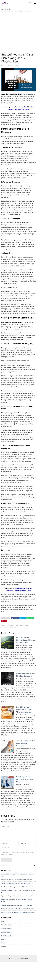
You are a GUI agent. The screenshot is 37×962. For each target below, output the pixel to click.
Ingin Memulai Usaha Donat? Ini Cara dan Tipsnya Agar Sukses (23, 709)
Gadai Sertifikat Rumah (7, 936)
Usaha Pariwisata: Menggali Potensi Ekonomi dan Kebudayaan (26, 640)
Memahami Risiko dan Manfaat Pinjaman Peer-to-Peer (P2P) (18, 908)
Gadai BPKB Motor (6, 932)
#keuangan (11, 625)
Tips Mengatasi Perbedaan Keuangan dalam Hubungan (16, 905)
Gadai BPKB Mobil (6, 928)
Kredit (3, 943)
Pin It (4, 621)
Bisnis (8, 9)
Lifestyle (3, 946)
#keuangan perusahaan (9, 627)
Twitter (23, 618)
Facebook (15, 618)
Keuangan (4, 939)
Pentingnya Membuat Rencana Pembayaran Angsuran (16, 879)
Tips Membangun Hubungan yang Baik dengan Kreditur (17, 883)
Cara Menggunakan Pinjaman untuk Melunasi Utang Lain (17, 887)
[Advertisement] (18, 32)
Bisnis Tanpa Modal (6, 925)
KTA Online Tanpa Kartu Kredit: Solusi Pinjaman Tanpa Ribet (18, 912)
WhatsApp (30, 618)
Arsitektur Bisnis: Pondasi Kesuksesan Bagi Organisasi (25, 743)
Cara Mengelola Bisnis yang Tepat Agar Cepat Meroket (24, 779)
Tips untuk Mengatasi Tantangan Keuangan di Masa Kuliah (17, 896)
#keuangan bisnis (22, 625)
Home (2, 9)
